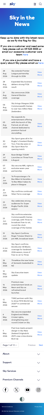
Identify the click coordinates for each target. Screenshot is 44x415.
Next (41, 345)
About (6, 354)
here (25, 55)
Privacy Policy (38, 406)
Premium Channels (13, 380)
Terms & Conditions (7, 406)
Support (7, 362)
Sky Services (9, 371)
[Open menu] (4, 4)
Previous (32, 345)
